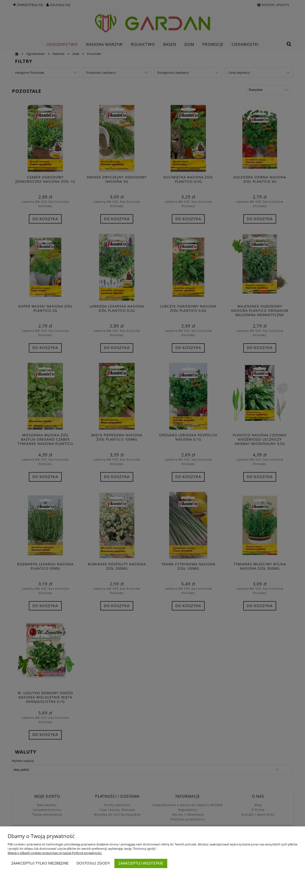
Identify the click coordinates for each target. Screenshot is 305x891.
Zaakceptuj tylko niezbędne (40, 863)
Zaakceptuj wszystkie (140, 863)
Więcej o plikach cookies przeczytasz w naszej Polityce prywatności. (55, 853)
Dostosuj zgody (93, 863)
